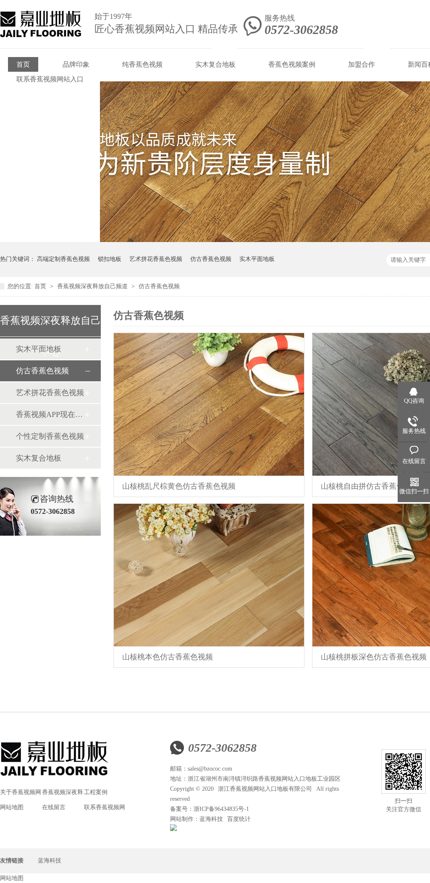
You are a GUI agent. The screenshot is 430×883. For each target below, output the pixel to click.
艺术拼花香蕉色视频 (155, 259)
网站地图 (12, 807)
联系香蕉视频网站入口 (50, 79)
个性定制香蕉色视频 (50, 436)
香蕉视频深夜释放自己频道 (93, 286)
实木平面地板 (257, 259)
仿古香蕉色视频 (210, 259)
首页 (23, 64)
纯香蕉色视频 (142, 64)
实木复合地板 (215, 64)
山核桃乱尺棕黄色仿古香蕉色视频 (179, 486)
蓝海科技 (211, 819)
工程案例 (96, 792)
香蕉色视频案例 (291, 64)
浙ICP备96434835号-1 (221, 809)
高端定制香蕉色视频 (63, 259)
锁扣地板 (109, 259)
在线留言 (54, 807)
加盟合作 (361, 64)
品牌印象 (76, 64)
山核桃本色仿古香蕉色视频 (167, 657)
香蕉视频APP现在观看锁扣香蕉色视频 (50, 414)
